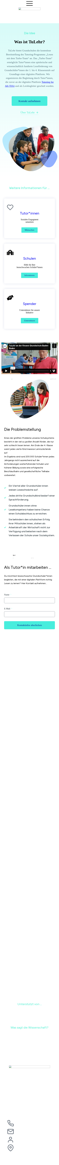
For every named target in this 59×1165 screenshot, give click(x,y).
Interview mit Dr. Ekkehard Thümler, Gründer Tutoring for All (28, 886)
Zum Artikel (12, 691)
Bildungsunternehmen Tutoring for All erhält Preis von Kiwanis (26, 840)
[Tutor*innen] (10, 210)
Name (7, 595)
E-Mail (7, 608)
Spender (29, 304)
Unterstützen (29, 320)
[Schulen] (10, 255)
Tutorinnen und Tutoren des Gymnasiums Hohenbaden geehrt (29, 746)
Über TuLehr (27, 112)
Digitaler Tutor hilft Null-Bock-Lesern (20, 985)
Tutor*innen (29, 213)
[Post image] (29, 662)
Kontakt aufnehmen (29, 101)
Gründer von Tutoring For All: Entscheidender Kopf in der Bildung (28, 686)
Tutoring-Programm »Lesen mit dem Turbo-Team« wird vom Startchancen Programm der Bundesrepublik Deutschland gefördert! (29, 935)
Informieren (29, 275)
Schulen (29, 258)
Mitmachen (29, 230)
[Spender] (10, 300)
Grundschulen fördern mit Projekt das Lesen (22, 793)
